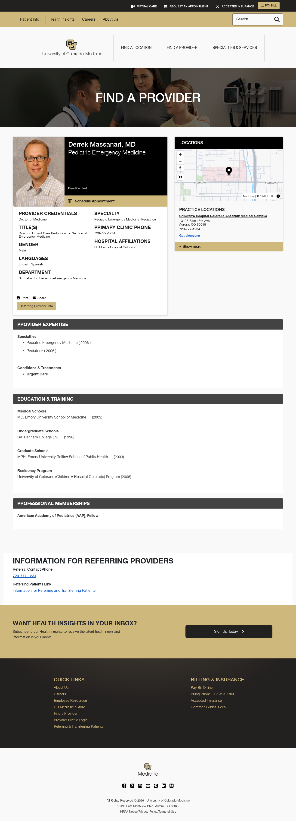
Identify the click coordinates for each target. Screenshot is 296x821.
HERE (270, 196)
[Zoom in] (180, 154)
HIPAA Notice (129, 811)
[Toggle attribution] (278, 196)
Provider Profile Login (70, 720)
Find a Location (136, 47)
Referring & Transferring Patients (79, 726)
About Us (110, 19)
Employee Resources (70, 700)
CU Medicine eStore (69, 707)
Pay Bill (271, 5)
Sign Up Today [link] (226, 631)
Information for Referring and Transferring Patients (54, 590)
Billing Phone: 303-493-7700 (212, 694)
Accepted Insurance (206, 700)
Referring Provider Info (36, 306)
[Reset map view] (180, 176)
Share (41, 298)
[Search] (277, 19)
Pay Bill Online (202, 687)
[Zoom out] (180, 161)
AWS (263, 196)
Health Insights (61, 19)
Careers (88, 19)
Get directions (189, 235)
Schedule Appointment (94, 201)
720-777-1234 (24, 576)
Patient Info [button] (29, 19)
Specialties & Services (235, 47)
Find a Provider (182, 47)
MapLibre (249, 196)
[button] (229, 171)
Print (24, 298)
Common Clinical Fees (208, 707)
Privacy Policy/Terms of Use (157, 811)
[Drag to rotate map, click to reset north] (180, 167)
